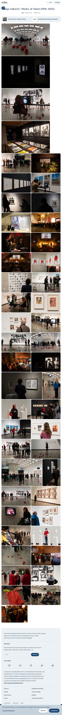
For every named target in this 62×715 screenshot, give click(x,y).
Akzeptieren (54, 710)
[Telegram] (41, 665)
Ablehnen (43, 710)
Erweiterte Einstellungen (9, 710)
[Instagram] (9, 665)
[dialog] (31, 710)
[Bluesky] (20, 665)
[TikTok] (52, 665)
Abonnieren (35, 654)
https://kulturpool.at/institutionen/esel (13, 683)
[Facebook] (31, 665)
